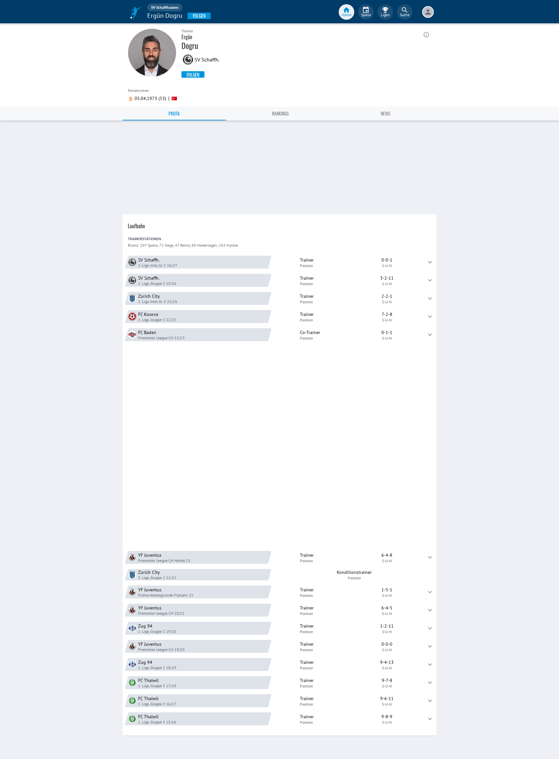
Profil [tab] (174, 113)
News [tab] (385, 113)
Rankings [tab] (280, 113)
